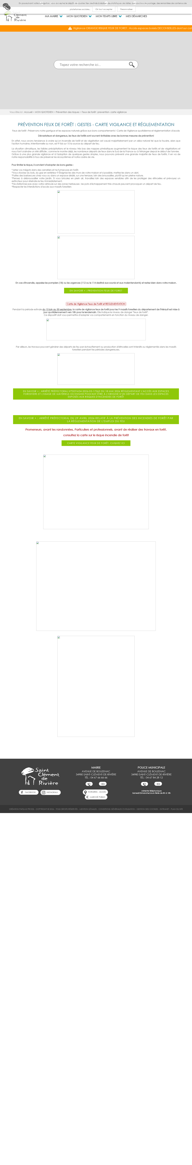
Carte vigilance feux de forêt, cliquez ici (96, 443)
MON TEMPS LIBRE (106, 16)
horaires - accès (97, 792)
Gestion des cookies (148, 809)
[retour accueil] (15, 16)
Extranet (164, 809)
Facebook (30, 792)
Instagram (52, 792)
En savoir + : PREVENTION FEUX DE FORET (96, 290)
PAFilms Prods (26, 809)
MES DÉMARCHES (136, 16)
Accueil (28, 112)
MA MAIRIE (51, 16)
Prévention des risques (67, 112)
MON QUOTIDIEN (77, 16)
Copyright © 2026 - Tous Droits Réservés (57, 809)
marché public (97, 797)
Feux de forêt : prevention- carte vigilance (104, 112)
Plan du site (177, 809)
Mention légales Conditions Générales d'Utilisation (107, 809)
